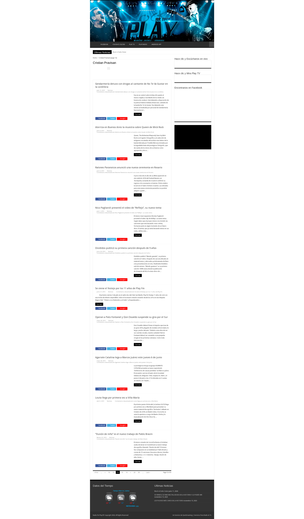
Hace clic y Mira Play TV (187, 73)
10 (109, 472)
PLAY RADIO (143, 44)
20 (134, 472)
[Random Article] (211, 44)
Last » (148, 472)
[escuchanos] (193, 64)
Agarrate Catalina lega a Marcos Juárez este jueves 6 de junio (128, 357)
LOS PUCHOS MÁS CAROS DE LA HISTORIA (168, 501)
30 (139, 472)
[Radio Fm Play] (152, 21)
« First (96, 472)
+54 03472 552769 (118, 44)
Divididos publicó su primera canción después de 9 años (125, 248)
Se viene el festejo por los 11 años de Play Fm (120, 288)
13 (122, 472)
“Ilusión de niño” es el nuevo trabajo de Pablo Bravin (123, 434)
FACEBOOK (104, 44)
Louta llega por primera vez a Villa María (117, 397)
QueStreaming (187, 515)
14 (126, 472)
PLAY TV (132, 44)
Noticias (110, 90)
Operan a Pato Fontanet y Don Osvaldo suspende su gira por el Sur (131, 317)
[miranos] (193, 78)
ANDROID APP (156, 44)
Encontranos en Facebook (188, 87)
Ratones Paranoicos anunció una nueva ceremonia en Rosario (128, 167)
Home (94, 44)
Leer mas (137, 114)
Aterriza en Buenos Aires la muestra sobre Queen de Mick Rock (129, 127)
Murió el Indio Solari (119, 52)
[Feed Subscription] (170, 63)
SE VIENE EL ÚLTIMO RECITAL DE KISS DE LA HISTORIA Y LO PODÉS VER (178, 495)
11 (113, 472)
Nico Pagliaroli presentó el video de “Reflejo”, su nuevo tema (128, 207)
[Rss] (170, 515)
